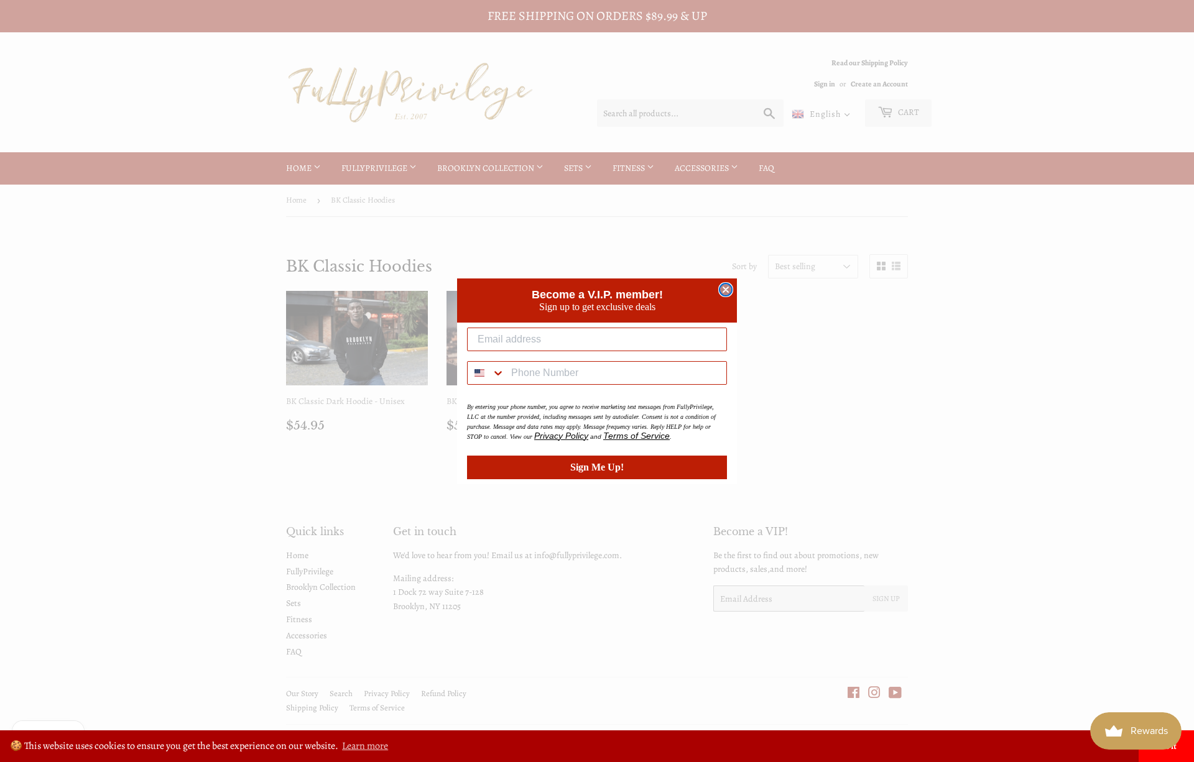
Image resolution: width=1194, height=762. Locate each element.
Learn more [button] (365, 746)
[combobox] (486, 373)
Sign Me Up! (597, 467)
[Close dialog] (726, 289)
